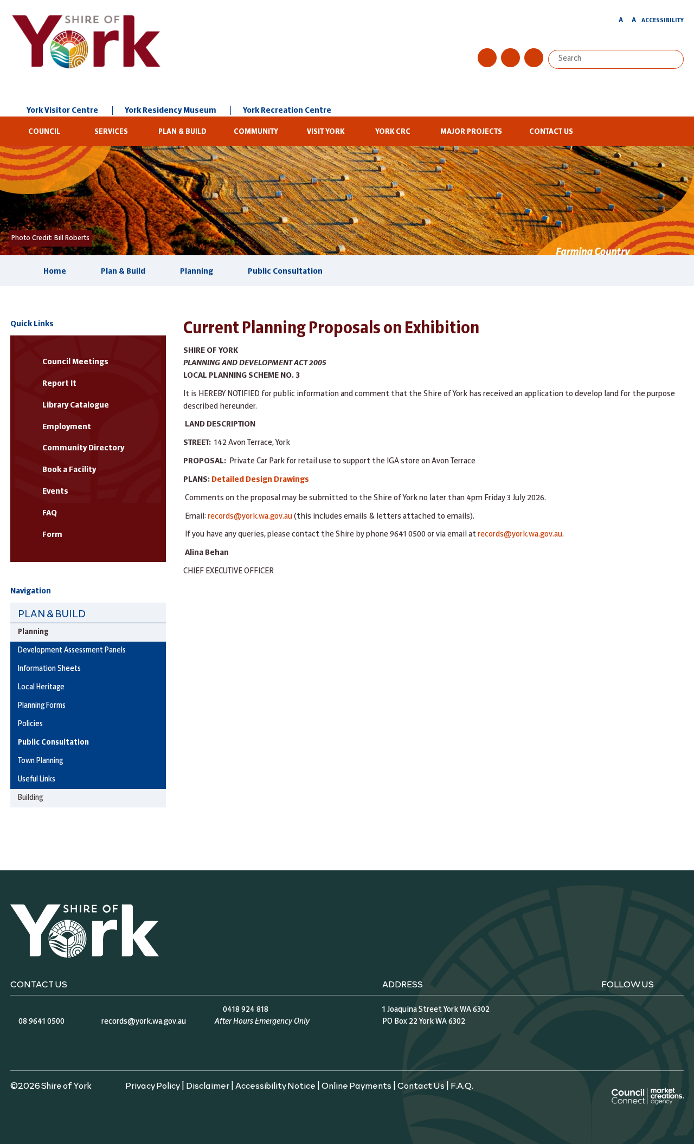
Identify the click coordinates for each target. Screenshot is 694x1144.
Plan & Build (182, 132)
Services (111, 132)
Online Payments (356, 1085)
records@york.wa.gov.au (250, 516)
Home (54, 271)
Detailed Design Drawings (260, 479)
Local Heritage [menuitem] (41, 687)
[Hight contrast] (610, 22)
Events (55, 491)
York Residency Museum (170, 110)
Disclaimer (207, 1085)
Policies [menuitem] (30, 724)
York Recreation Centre (287, 110)
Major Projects (471, 132)
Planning (196, 271)
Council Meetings (75, 362)
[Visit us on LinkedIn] (533, 57)
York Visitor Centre (62, 110)
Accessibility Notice (275, 1085)
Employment (66, 427)
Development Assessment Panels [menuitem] (72, 651)
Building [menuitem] (30, 798)
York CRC (392, 132)
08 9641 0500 (41, 1021)
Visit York (325, 132)
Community (256, 132)
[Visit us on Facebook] (487, 57)
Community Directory (83, 448)
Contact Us (551, 132)
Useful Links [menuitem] (36, 779)
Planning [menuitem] (33, 632)
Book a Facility (69, 470)
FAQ (49, 513)
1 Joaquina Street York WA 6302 (436, 1009)
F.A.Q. (462, 1085)
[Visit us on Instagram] (510, 57)
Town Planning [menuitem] (40, 761)
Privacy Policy (152, 1085)
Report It (59, 383)
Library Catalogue (75, 405)
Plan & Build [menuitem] (52, 613)
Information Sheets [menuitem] (49, 669)
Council (44, 132)
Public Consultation (285, 271)
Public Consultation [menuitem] (53, 743)
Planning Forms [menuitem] (42, 706)
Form (52, 535)
